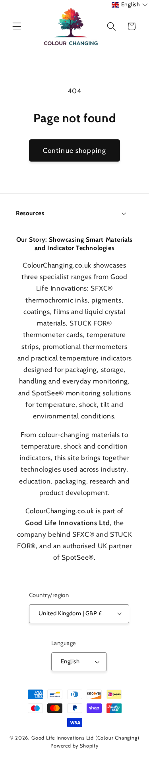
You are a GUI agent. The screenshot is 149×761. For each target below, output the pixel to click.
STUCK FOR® (91, 323)
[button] (17, 26)
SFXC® (101, 288)
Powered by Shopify (74, 746)
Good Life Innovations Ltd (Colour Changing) (85, 738)
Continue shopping (74, 150)
